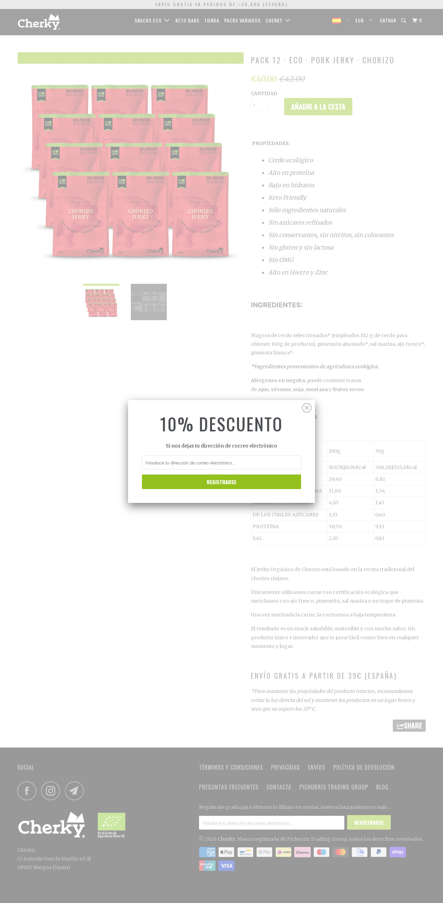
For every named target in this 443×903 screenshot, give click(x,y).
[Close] (306, 406)
